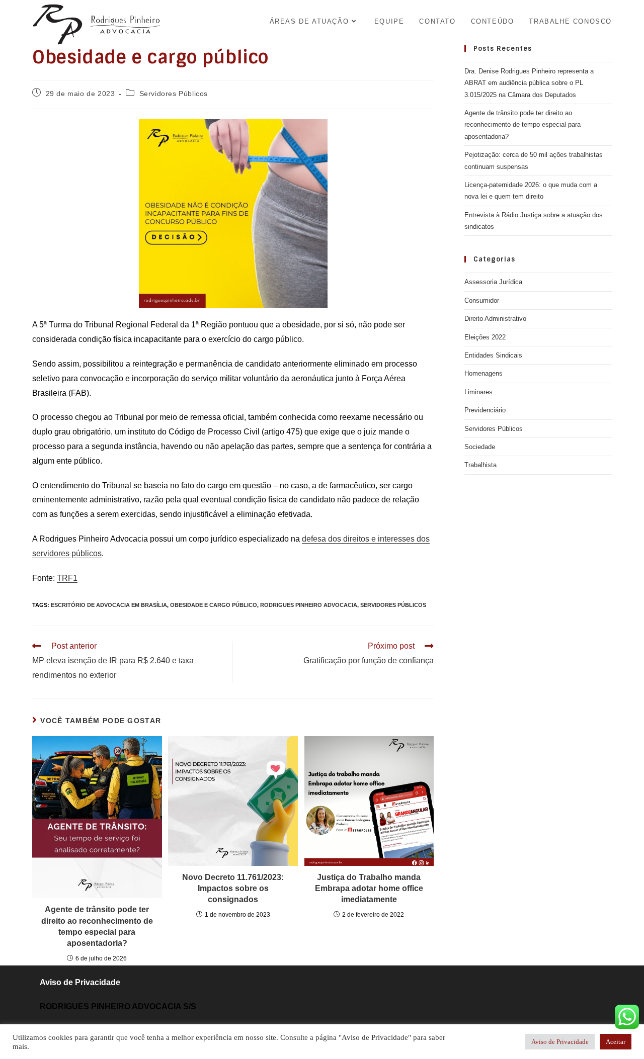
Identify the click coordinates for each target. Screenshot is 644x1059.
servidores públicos (393, 605)
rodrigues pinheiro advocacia (308, 605)
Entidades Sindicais (493, 355)
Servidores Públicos (173, 94)
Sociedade (479, 447)
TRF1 (67, 578)
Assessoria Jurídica (493, 282)
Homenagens (483, 373)
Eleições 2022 (485, 337)
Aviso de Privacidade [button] (560, 1041)
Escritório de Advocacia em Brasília (109, 605)
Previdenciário (485, 410)
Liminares (478, 392)
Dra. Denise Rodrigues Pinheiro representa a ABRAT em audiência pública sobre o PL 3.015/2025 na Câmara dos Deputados (529, 83)
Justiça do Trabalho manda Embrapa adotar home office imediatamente (369, 888)
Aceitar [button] (615, 1041)
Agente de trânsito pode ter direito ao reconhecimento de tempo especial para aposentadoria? (97, 926)
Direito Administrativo (495, 318)
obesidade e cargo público (213, 605)
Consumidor (481, 300)
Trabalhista (480, 465)
